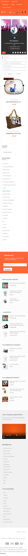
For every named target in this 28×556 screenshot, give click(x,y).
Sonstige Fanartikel (7, 522)
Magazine (5, 206)
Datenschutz (6, 461)
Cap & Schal (6, 230)
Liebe (4, 188)
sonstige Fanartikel (8, 166)
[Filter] (5, 73)
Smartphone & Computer (9, 185)
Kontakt (18, 532)
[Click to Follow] (4, 53)
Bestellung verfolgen (6, 7)
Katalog (12, 4)
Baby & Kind (6, 173)
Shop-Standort (6, 466)
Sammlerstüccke (7, 508)
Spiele (4, 500)
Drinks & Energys (7, 209)
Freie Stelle (6, 475)
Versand (5, 459)
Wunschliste (19, 4)
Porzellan (5, 215)
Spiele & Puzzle (7, 212)
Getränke (5, 233)
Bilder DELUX (6, 179)
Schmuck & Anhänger (8, 200)
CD (4, 221)
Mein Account (6, 451)
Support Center (7, 453)
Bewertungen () (8, 66)
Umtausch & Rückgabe (8, 456)
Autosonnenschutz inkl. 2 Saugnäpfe (15, 101)
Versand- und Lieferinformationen (12, 63)
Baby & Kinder (6, 519)
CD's (4, 492)
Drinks (4, 503)
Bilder (4, 227)
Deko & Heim (6, 197)
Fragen (5, 477)
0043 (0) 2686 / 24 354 (14, 46)
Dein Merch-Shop (7, 448)
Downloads (6, 236)
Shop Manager (5, 4)
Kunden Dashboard (5, 1)
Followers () (7, 69)
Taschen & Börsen (7, 203)
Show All (5, 163)
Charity (5, 239)
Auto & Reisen (14, 99)
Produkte (6, 57)
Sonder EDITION (7, 513)
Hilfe (4, 480)
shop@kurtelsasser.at (15, 48)
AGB (4, 483)
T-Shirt (4, 224)
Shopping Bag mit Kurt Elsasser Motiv (16, 133)
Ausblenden (3, 553)
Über (5, 60)
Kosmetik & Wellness (8, 182)
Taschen (5, 506)
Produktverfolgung (7, 472)
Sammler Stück (7, 194)
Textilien (5, 218)
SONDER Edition (7, 176)
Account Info (6, 469)
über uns (24, 532)
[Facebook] (18, 1)
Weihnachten (6, 169)
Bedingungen (6, 464)
